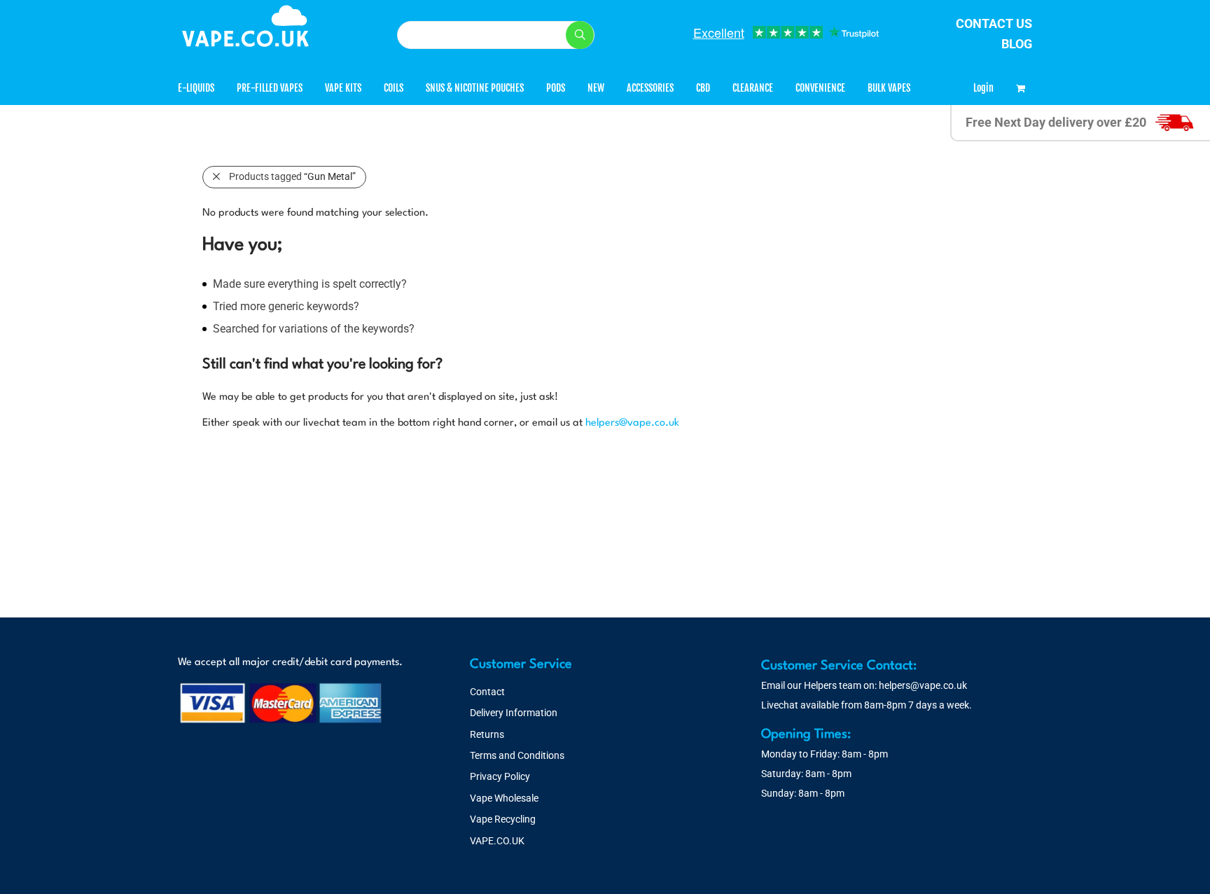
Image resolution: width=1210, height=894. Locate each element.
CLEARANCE (752, 88)
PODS (555, 88)
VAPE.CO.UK (497, 840)
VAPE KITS (343, 88)
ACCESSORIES (650, 88)
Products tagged (292, 176)
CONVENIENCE (820, 88)
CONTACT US (994, 23)
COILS (393, 88)
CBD (703, 88)
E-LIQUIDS (196, 88)
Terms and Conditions (517, 755)
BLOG (1016, 43)
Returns (487, 734)
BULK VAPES (889, 88)
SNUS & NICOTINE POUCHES (475, 88)
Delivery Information (513, 712)
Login (983, 88)
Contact (487, 691)
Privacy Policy (500, 776)
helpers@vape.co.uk (632, 423)
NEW (595, 88)
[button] (580, 35)
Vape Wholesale (504, 798)
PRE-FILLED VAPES (269, 88)
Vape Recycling (503, 819)
